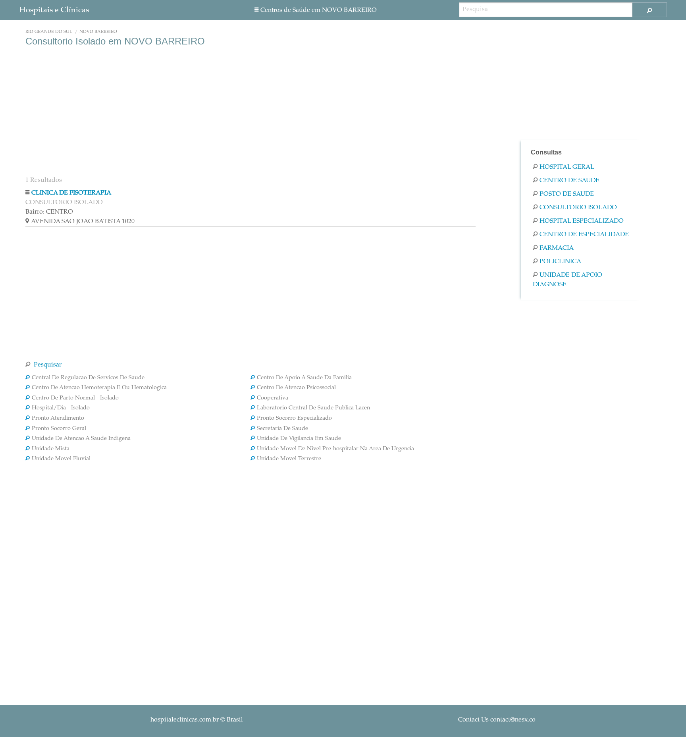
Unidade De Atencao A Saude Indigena (81, 439)
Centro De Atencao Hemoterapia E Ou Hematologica (99, 388)
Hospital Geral (567, 167)
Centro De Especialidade (584, 235)
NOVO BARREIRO (98, 32)
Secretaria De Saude (282, 429)
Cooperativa (272, 398)
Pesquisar (47, 365)
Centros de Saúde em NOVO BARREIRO (318, 10)
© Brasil (196, 720)
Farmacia (557, 248)
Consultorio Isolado (578, 208)
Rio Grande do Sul (48, 32)
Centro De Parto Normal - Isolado (75, 398)
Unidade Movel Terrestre (289, 459)
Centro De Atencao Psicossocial (296, 388)
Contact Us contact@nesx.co (497, 720)
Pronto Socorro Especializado (294, 418)
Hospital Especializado (582, 221)
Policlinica (560, 262)
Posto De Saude (567, 194)
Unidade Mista (50, 449)
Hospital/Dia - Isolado (61, 408)
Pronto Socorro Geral (59, 429)
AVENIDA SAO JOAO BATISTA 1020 (83, 221)
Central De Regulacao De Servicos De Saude (88, 378)
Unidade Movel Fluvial (61, 459)
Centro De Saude (569, 180)
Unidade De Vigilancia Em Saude (299, 439)
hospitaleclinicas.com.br (184, 720)
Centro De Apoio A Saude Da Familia (304, 378)
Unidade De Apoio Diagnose (567, 280)
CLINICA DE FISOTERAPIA (71, 193)
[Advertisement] (250, 110)
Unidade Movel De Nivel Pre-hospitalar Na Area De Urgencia (335, 449)
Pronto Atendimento (58, 418)
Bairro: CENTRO (49, 212)
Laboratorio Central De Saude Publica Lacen (313, 408)
